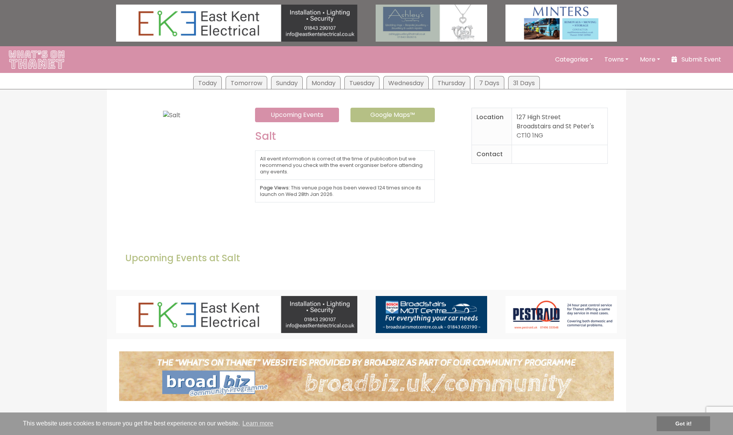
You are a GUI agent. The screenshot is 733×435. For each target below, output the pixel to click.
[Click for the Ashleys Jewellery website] (431, 22)
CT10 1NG (530, 135)
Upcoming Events (297, 114)
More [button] (648, 59)
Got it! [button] (683, 423)
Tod (207, 83)
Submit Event (700, 59)
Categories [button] (571, 59)
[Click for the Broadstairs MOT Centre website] (431, 314)
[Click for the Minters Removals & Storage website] (561, 22)
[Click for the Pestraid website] (561, 314)
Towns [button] (614, 59)
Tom (246, 83)
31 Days (524, 83)
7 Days (489, 83)
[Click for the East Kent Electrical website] (236, 22)
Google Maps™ (392, 114)
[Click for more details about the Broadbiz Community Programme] (366, 375)
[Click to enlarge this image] (172, 113)
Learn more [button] (257, 423)
